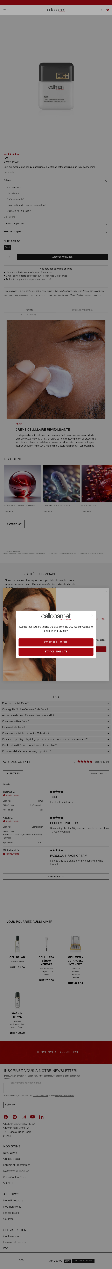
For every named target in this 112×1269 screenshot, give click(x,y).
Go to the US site (56, 642)
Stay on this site (56, 652)
